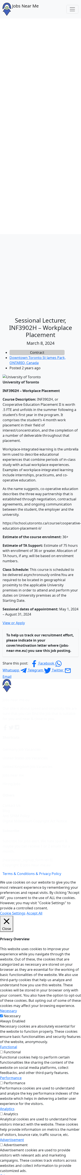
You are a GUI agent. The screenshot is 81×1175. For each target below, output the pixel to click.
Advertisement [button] (12, 1139)
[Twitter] (12, 727)
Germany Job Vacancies (22, 749)
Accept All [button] (34, 913)
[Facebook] (6, 727)
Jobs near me (13, 775)
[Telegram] (17, 727)
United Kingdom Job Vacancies (27, 766)
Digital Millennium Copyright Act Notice (35, 821)
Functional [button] (8, 1047)
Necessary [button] (8, 1010)
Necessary (12, 1016)
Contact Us (12, 805)
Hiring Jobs (12, 783)
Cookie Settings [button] (12, 913)
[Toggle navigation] (72, 9)
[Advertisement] (40, 274)
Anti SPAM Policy (16, 815)
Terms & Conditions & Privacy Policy (32, 873)
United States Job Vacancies (25, 758)
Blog (6, 810)
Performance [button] (11, 1077)
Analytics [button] (7, 1108)
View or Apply (14, 622)
